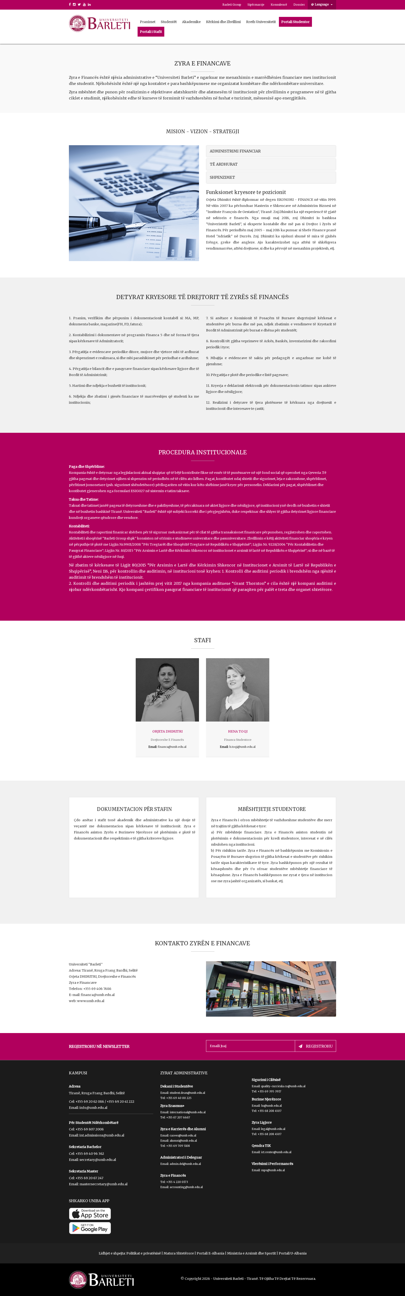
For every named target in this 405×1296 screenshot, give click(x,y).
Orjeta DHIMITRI (167, 731)
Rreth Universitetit (261, 22)
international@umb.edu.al (188, 1112)
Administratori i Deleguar (181, 1157)
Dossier (299, 4)
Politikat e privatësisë (143, 1253)
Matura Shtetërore (179, 1253)
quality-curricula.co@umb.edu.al (283, 1086)
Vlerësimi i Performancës (272, 1164)
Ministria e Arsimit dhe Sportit (251, 1253)
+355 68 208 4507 (269, 1111)
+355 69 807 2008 (89, 1129)
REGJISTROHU (319, 1046)
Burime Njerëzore (266, 1099)
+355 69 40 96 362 (89, 1154)
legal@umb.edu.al (273, 1129)
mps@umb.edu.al (273, 1170)
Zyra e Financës (173, 1175)
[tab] (271, 151)
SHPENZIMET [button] (222, 177)
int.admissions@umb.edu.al (101, 1135)
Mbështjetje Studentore (272, 809)
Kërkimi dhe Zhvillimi (223, 22)
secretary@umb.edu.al (97, 1160)
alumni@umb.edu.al (183, 1140)
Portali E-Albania (210, 1253)
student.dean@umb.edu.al (187, 1093)
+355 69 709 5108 (178, 1146)
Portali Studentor (295, 22)
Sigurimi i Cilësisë (266, 1080)
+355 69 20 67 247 (89, 1178)
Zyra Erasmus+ (172, 1106)
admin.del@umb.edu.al (185, 1164)
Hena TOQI (238, 731)
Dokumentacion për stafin (134, 809)
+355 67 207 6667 (178, 1117)
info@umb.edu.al (93, 1108)
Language (322, 4)
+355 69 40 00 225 (178, 1098)
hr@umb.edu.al (271, 1105)
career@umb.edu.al (183, 1135)
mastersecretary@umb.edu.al (103, 1184)
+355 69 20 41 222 (120, 1101)
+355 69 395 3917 (269, 1091)
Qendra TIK (261, 1146)
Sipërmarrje (256, 4)
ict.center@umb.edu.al (276, 1152)
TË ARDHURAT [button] (224, 164)
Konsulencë (279, 4)
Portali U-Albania (293, 1253)
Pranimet (147, 22)
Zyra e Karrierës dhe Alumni (183, 1129)
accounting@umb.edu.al (186, 1187)
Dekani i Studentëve (176, 1086)
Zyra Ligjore (262, 1122)
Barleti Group (231, 4)
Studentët (169, 22)
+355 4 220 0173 (177, 1182)
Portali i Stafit (151, 32)
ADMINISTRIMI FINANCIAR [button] (235, 151)
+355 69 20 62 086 (89, 1101)
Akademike (191, 22)
